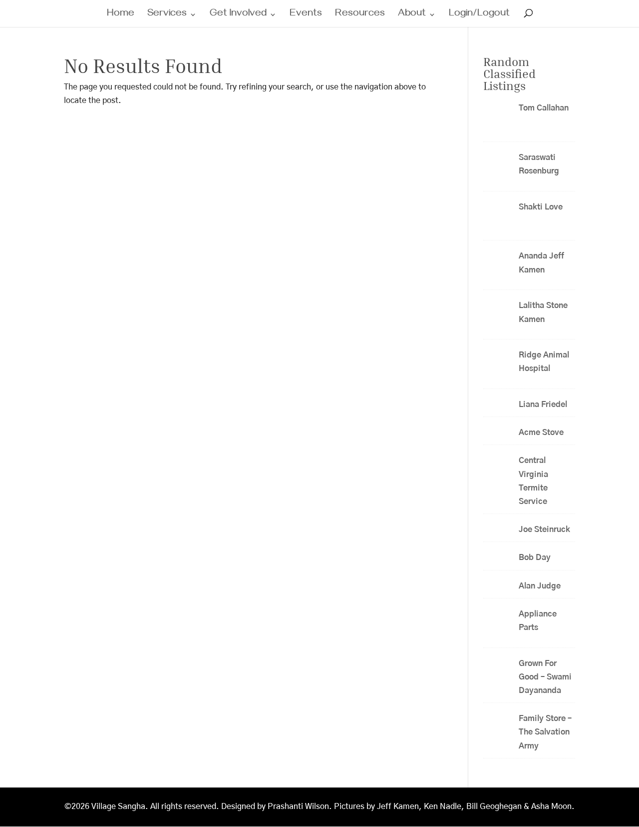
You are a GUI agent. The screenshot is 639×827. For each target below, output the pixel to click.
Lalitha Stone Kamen (543, 312)
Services (167, 15)
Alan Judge (540, 586)
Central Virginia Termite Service (533, 481)
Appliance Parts (538, 621)
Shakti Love (542, 207)
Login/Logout (479, 15)
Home (120, 15)
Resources (360, 15)
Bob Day (535, 558)
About (412, 15)
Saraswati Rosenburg (539, 164)
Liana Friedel (543, 404)
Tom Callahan (544, 108)
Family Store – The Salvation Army (545, 732)
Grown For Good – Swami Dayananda (545, 677)
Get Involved (238, 15)
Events (306, 15)
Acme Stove (541, 432)
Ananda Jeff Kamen (541, 263)
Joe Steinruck (544, 530)
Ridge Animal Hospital (544, 361)
